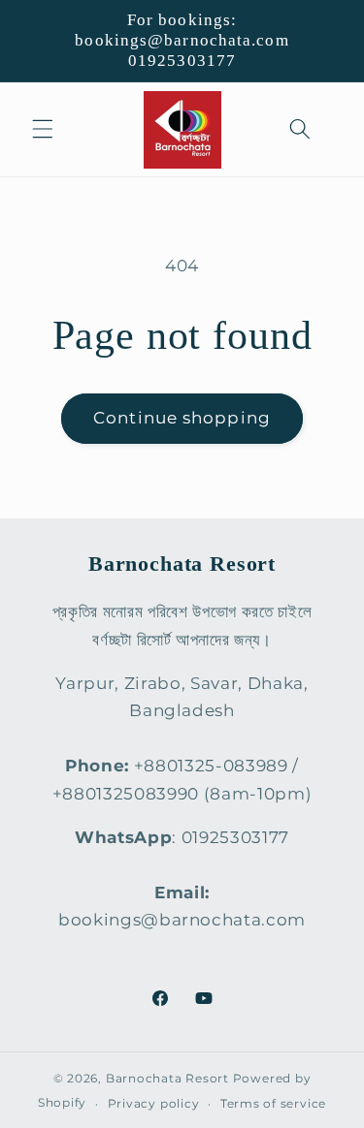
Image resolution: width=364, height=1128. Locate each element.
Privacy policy (154, 1103)
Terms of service (273, 1103)
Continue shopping (182, 417)
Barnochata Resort (167, 1078)
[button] (42, 129)
